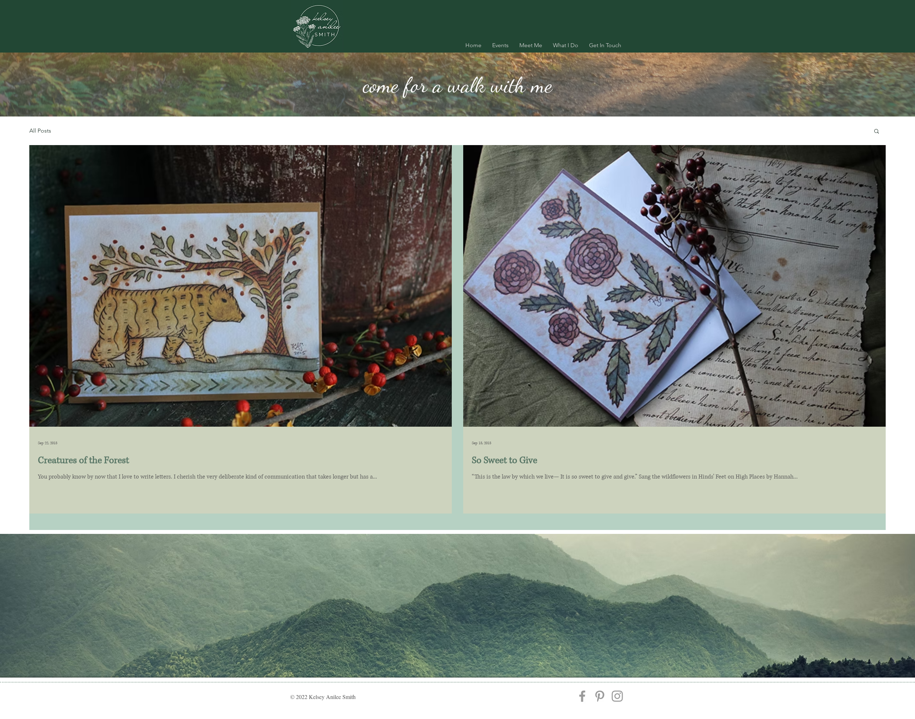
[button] (876, 131)
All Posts (40, 130)
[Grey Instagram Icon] (617, 696)
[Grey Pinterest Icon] (599, 696)
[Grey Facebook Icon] (582, 696)
